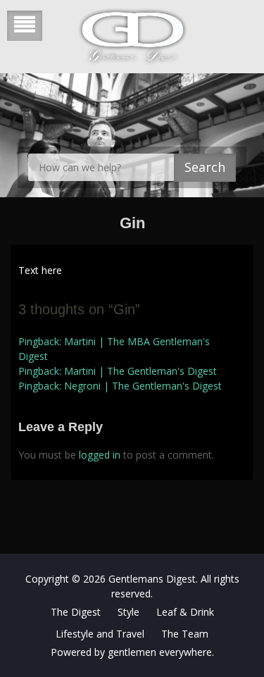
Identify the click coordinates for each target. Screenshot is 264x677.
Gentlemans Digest (152, 578)
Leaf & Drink (185, 612)
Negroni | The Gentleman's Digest (143, 385)
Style (128, 612)
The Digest (76, 612)
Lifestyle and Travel (100, 633)
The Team (184, 633)
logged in (99, 454)
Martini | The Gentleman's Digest (140, 371)
